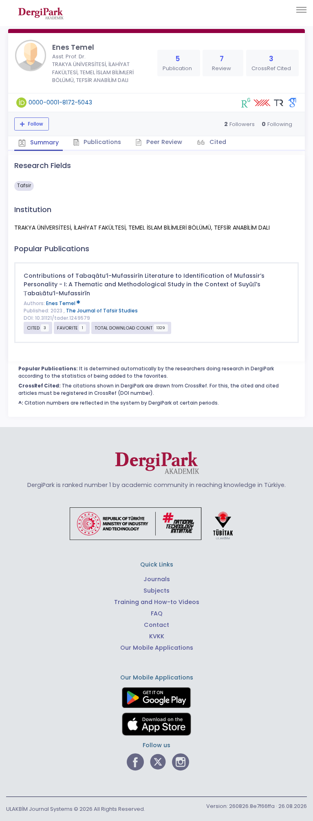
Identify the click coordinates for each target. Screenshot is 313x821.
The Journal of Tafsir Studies (102, 311)
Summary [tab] (44, 142)
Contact (156, 625)
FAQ (157, 613)
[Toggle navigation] (301, 10)
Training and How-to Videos (156, 602)
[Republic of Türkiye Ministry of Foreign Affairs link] (156, 523)
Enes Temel (61, 303)
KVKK (156, 636)
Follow (34, 124)
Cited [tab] (217, 142)
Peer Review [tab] (163, 142)
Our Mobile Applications (156, 648)
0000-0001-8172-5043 (60, 102)
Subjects (156, 590)
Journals (156, 579)
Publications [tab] (101, 142)
